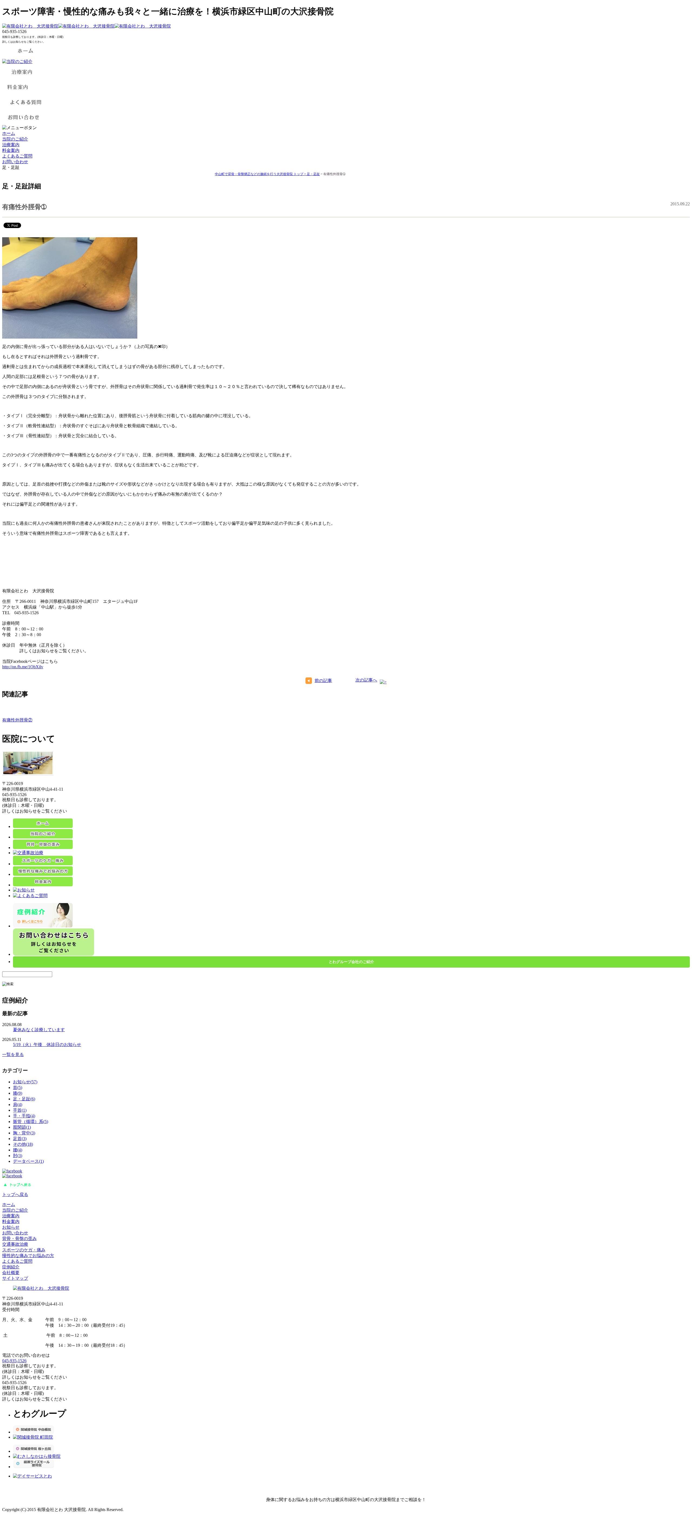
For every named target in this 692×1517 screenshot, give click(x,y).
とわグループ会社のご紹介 (351, 962)
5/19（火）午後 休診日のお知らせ (47, 1044)
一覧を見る (13, 1054)
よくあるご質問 (17, 156)
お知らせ (10, 1227)
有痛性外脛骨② (17, 720)
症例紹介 (10, 1267)
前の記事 (323, 680)
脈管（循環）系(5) (30, 1121)
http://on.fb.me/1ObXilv (22, 666)
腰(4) (17, 1150)
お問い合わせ (15, 161)
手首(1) (19, 1110)
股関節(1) (22, 1127)
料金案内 (10, 150)
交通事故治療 (15, 1244)
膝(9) (17, 1093)
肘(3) (17, 1155)
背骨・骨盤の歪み (19, 1238)
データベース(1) (28, 1161)
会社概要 (10, 1272)
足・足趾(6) (24, 1099)
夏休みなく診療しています (39, 1029)
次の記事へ (366, 680)
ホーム (8, 133)
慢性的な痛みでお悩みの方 (28, 1255)
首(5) (17, 1087)
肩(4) (17, 1104)
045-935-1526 (14, 1360)
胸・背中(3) (24, 1133)
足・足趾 (313, 174)
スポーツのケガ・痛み (23, 1250)
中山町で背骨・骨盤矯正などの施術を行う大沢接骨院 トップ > (261, 174)
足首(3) (19, 1138)
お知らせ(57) (25, 1082)
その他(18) (23, 1144)
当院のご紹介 (15, 139)
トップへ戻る (15, 1194)
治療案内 (10, 144)
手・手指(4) (24, 1116)
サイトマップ (15, 1278)
